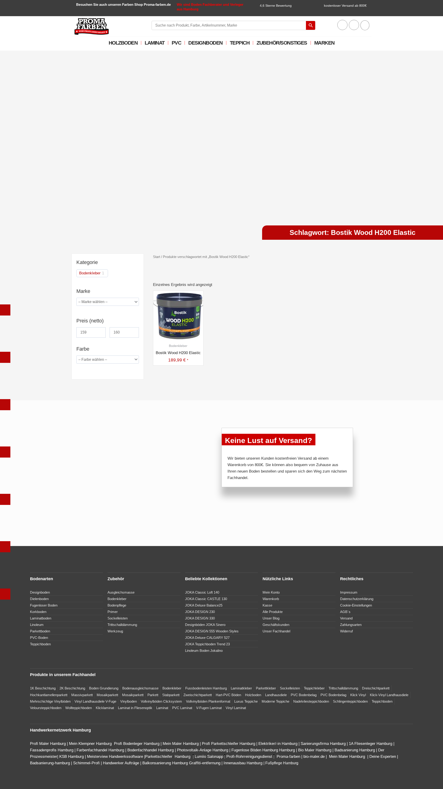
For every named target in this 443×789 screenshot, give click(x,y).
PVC (176, 43)
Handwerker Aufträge (121, 763)
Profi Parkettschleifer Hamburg (228, 743)
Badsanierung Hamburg (355, 750)
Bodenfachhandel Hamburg (151, 750)
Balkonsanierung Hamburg (165, 763)
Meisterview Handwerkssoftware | (116, 756)
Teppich (240, 43)
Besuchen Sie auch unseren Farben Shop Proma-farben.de (123, 4)
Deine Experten (382, 756)
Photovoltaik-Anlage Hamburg (203, 750)
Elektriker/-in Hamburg (278, 743)
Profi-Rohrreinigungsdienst (249, 756)
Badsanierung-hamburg (50, 763)
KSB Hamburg (72, 756)
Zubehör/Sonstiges (282, 43)
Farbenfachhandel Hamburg (101, 750)
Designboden (205, 43)
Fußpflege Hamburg (281, 763)
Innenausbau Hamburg (243, 763)
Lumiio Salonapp (209, 756)
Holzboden (123, 43)
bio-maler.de (313, 756)
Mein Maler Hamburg (181, 743)
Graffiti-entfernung (204, 763)
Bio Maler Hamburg (315, 750)
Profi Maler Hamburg (48, 743)
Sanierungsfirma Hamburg (324, 743)
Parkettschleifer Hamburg (167, 756)
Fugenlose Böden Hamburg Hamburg (263, 750)
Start (156, 257)
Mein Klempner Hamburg (90, 743)
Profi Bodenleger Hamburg (136, 743)
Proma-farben (288, 756)
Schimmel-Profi (86, 763)
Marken (324, 43)
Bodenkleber (90, 273)
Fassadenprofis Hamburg (52, 750)
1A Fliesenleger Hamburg (371, 743)
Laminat (155, 43)
